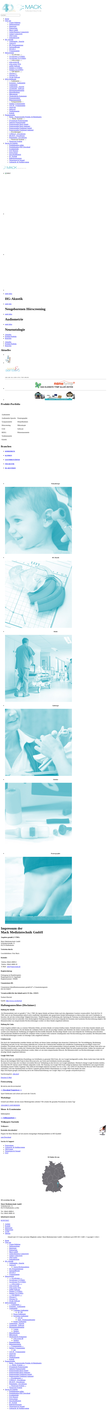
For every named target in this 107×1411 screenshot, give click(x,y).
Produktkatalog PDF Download (19, 147)
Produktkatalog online (16, 145)
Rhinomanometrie (15, 100)
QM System (13, 36)
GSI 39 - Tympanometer (17, 105)
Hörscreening (9, 53)
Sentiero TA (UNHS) (16, 70)
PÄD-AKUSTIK (9, 464)
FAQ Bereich (13, 151)
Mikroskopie (13, 94)
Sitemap (7, 1233)
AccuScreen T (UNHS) (17, 56)
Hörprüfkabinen (14, 92)
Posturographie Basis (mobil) (18, 124)
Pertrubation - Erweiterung (18, 137)
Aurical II (12, 43)
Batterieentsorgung (15, 158)
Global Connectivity (16, 34)
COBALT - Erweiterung (17, 134)
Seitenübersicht (14, 38)
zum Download (6, 1137)
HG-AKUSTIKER (10, 468)
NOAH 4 (12, 49)
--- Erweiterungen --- (16, 1378)
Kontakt (7, 1226)
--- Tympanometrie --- (16, 1346)
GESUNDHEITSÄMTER (12, 459)
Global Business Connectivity (19, 32)
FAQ (6, 1153)
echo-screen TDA (15, 64)
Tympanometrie (14, 51)
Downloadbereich (15, 154)
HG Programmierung (16, 45)
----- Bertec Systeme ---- (17, 1365)
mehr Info (8, 304)
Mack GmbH (13, 30)
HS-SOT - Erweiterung (17, 136)
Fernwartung (13, 153)
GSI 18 (20, 1318)
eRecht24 (16, 1074)
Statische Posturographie (17, 122)
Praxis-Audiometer (19, 1314)
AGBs (7, 1231)
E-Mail (9, 1077)
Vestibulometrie (14, 111)
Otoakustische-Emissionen (18, 96)
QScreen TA (13, 75)
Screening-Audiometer (20, 1316)
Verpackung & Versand (17, 160)
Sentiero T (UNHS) (15, 68)
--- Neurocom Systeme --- (17, 1386)
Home (7, 19)
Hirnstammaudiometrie (16, 90)
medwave (12, 109)
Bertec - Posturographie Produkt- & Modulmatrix (25, 117)
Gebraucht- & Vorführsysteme (19, 162)
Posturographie (10, 115)
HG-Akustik (9, 39)
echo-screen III (14, 62)
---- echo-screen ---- (15, 1284)
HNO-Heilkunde (10, 79)
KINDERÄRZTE (10, 451)
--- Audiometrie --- (15, 1305)
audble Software (14, 66)
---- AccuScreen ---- (15, 1278)
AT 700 (20, 1312)
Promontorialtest (14, 98)
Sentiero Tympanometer (17, 104)
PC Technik (13, 156)
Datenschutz (13, 28)
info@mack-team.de (13, 967)
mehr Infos (8, 294)
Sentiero (16, 1331)
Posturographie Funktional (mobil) (20, 128)
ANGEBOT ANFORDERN (10, 1105)
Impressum (12, 26)
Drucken (4, 1077)
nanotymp (12, 107)
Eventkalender (14, 149)
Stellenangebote (14, 24)
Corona (15, 1329)
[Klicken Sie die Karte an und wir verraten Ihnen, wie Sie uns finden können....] (53, 1192)
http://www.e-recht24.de (14, 1001)
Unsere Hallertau (14, 22)
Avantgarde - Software (16, 88)
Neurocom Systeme (15, 141)
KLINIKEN (8, 455)
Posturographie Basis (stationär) (19, 126)
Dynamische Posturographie (18, 121)
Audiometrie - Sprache (16, 41)
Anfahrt (7, 1224)
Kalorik (11, 113)
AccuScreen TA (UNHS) (17, 58)
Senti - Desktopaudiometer (26, 1320)
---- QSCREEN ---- (15, 1295)
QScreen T (12, 73)
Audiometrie (13, 85)
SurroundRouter (14, 47)
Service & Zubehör (11, 143)
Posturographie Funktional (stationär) (21, 130)
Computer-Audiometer (20, 1310)
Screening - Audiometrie (17, 83)
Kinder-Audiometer (19, 1321)
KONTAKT (5, 1220)
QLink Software (14, 77)
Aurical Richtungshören (21, 1267)
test (14, 1350)
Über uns (8, 21)
